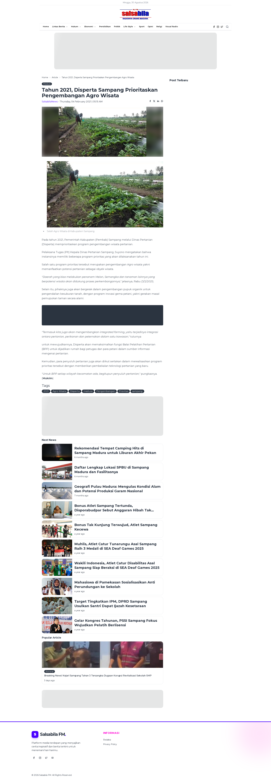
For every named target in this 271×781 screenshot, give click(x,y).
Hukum (74, 26)
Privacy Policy (110, 744)
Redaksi (107, 739)
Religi (159, 26)
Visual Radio (171, 26)
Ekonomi (88, 26)
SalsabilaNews (50, 101)
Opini (150, 26)
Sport (141, 26)
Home (46, 26)
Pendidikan (105, 26)
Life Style (128, 26)
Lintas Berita (58, 26)
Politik (117, 26)
